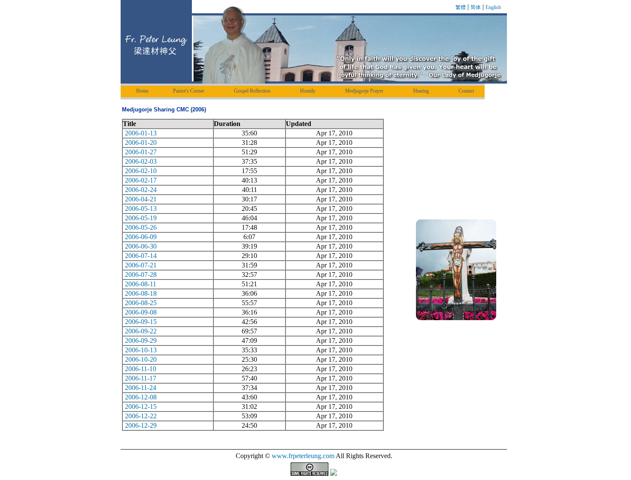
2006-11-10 (140, 368)
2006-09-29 (141, 340)
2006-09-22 (141, 331)
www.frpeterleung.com (303, 455)
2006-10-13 (141, 350)
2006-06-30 (141, 246)
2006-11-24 (140, 387)
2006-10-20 (141, 359)
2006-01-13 (141, 133)
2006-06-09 (141, 236)
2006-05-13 (141, 208)
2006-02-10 (141, 170)
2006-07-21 (141, 265)
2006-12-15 (141, 406)
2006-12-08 (141, 397)
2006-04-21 (141, 199)
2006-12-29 (141, 425)
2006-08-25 (141, 302)
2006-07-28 (141, 274)
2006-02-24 (141, 189)
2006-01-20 (141, 142)
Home (142, 91)
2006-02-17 (141, 180)
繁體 (460, 7)
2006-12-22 (141, 416)
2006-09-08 (141, 312)
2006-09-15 (141, 321)
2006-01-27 (141, 152)
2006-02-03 (141, 161)
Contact (466, 91)
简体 (475, 7)
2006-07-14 (141, 255)
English (493, 7)
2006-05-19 (141, 218)
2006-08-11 (140, 284)
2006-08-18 (141, 293)
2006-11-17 (140, 378)
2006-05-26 (141, 227)
